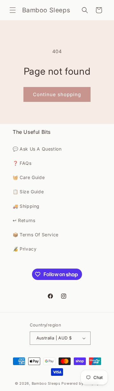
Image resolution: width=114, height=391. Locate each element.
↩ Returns (24, 220)
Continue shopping (57, 94)
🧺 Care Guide (29, 177)
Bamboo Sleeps (46, 383)
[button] (13, 10)
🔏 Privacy (24, 248)
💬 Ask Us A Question (37, 149)
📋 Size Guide (28, 191)
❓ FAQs (22, 163)
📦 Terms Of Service (36, 234)
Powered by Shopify (80, 383)
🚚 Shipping (26, 206)
